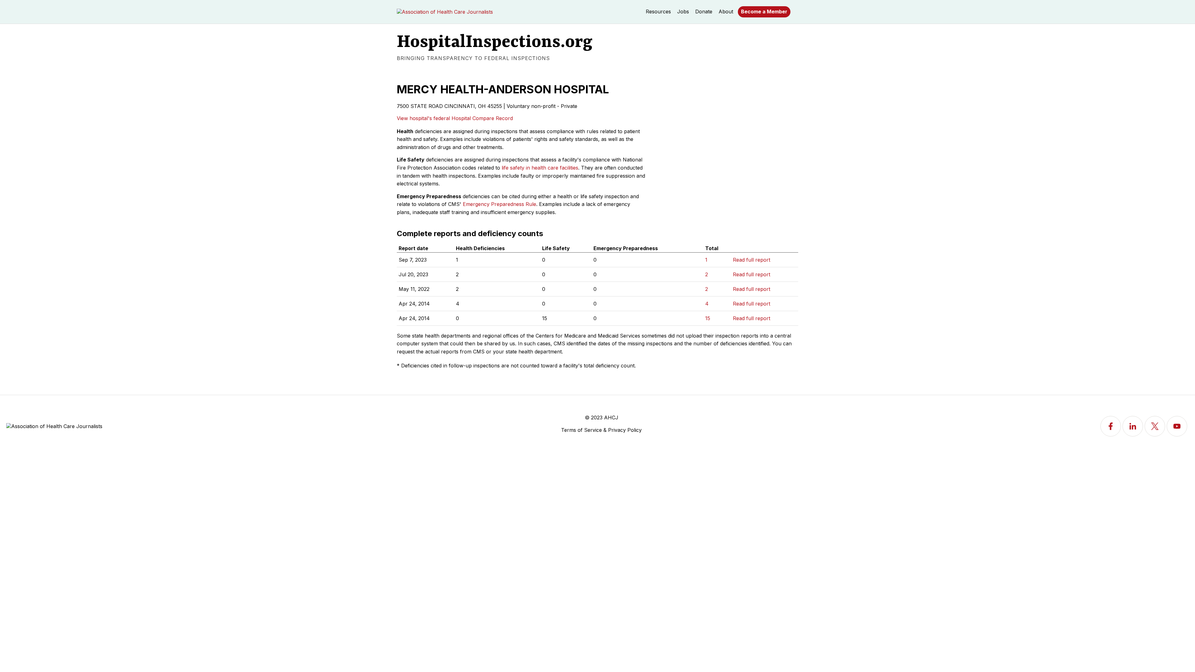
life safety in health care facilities (540, 168)
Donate (703, 11)
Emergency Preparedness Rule (499, 204)
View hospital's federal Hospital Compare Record (455, 118)
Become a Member (764, 11)
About (726, 11)
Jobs (683, 11)
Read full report (751, 260)
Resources (658, 11)
